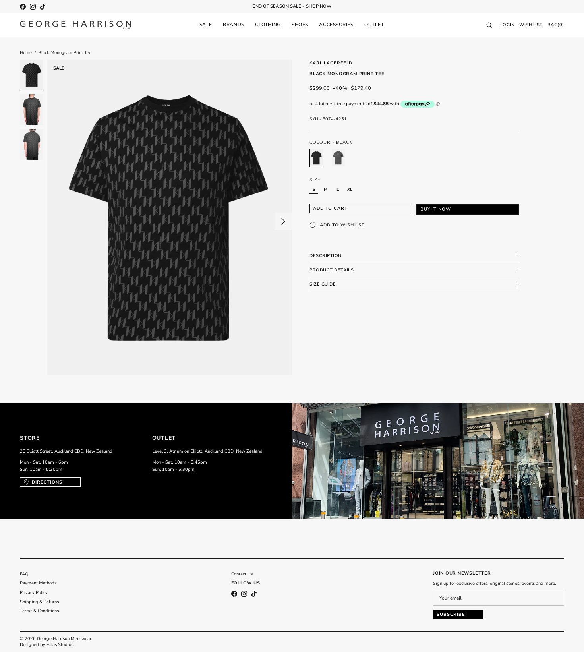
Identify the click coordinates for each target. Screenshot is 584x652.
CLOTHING (267, 24)
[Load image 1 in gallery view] (169, 217)
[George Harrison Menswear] (75, 25)
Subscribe (451, 614)
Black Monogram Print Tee (64, 52)
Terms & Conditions (39, 611)
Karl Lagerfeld (330, 63)
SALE (205, 24)
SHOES (300, 24)
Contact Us (242, 574)
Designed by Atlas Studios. (47, 645)
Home (26, 52)
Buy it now (435, 209)
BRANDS (233, 24)
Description (325, 255)
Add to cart (330, 208)
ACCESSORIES (336, 24)
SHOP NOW (319, 6)
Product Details (331, 270)
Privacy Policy (34, 593)
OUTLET (374, 24)
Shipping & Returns (39, 602)
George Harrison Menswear (64, 639)
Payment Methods (38, 583)
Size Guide (322, 284)
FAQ (24, 574)
